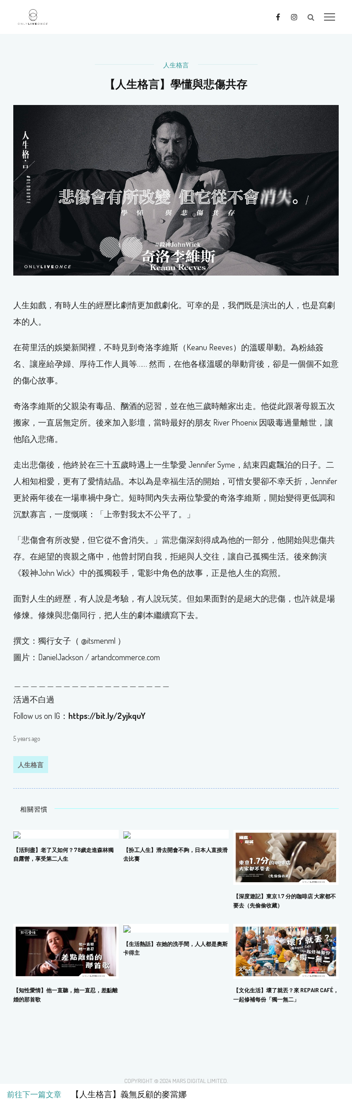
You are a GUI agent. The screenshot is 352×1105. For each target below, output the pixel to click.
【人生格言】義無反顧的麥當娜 (125, 1094)
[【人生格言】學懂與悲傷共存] (176, 189)
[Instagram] (294, 16)
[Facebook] (278, 16)
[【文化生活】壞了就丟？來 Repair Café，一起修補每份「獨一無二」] (286, 950)
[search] (311, 17)
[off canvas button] (329, 16)
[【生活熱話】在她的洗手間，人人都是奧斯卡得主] (127, 927)
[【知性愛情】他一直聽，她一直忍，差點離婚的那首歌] (66, 950)
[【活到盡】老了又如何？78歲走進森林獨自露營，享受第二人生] (17, 833)
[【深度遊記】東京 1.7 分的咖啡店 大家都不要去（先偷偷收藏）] (286, 856)
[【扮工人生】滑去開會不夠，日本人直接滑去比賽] (127, 833)
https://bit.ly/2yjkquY (106, 716)
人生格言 (176, 65)
